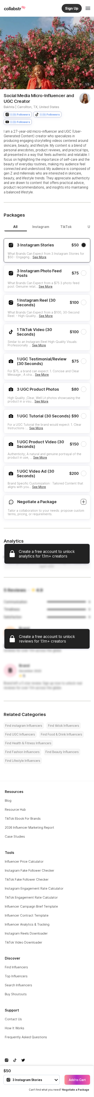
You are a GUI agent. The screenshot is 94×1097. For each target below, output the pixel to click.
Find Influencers (16, 967)
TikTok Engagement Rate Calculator (31, 897)
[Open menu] (88, 8)
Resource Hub (15, 809)
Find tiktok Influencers (63, 725)
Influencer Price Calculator (24, 861)
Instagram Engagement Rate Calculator (34, 888)
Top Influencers (16, 976)
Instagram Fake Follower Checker (29, 870)
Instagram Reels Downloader (26, 933)
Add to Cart (77, 1080)
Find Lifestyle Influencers (22, 760)
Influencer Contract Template (27, 915)
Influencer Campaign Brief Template (31, 906)
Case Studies (15, 836)
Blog (8, 800)
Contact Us (13, 1019)
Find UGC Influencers (20, 734)
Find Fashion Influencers (22, 752)
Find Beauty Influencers (62, 752)
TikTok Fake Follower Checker (27, 879)
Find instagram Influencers (23, 725)
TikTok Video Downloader (23, 942)
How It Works (14, 1028)
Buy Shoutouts (16, 994)
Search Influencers (18, 985)
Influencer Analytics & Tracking (27, 924)
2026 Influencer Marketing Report (29, 827)
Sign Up (71, 8)
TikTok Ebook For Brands (23, 818)
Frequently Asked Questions (26, 1037)
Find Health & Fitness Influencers (28, 743)
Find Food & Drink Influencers (61, 734)
